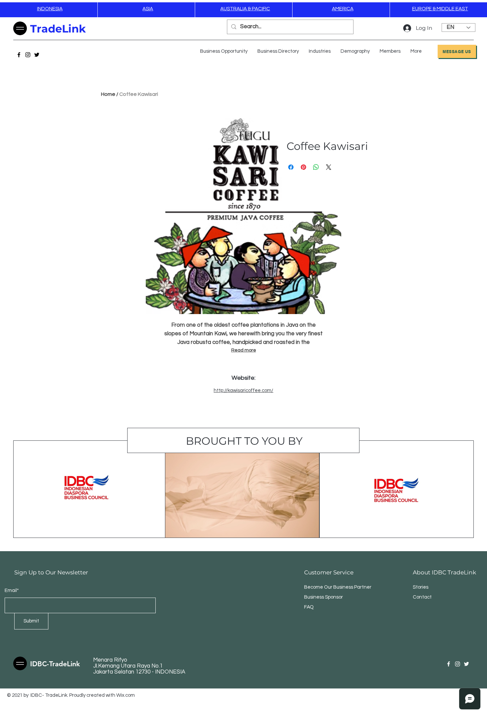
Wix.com (125, 695)
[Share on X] (329, 167)
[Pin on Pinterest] (303, 167)
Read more (243, 350)
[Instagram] (28, 54)
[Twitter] (36, 54)
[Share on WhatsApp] (316, 167)
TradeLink (58, 28)
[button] (320, 51)
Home (108, 94)
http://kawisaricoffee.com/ (243, 390)
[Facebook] (19, 54)
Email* (12, 590)
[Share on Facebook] (291, 167)
